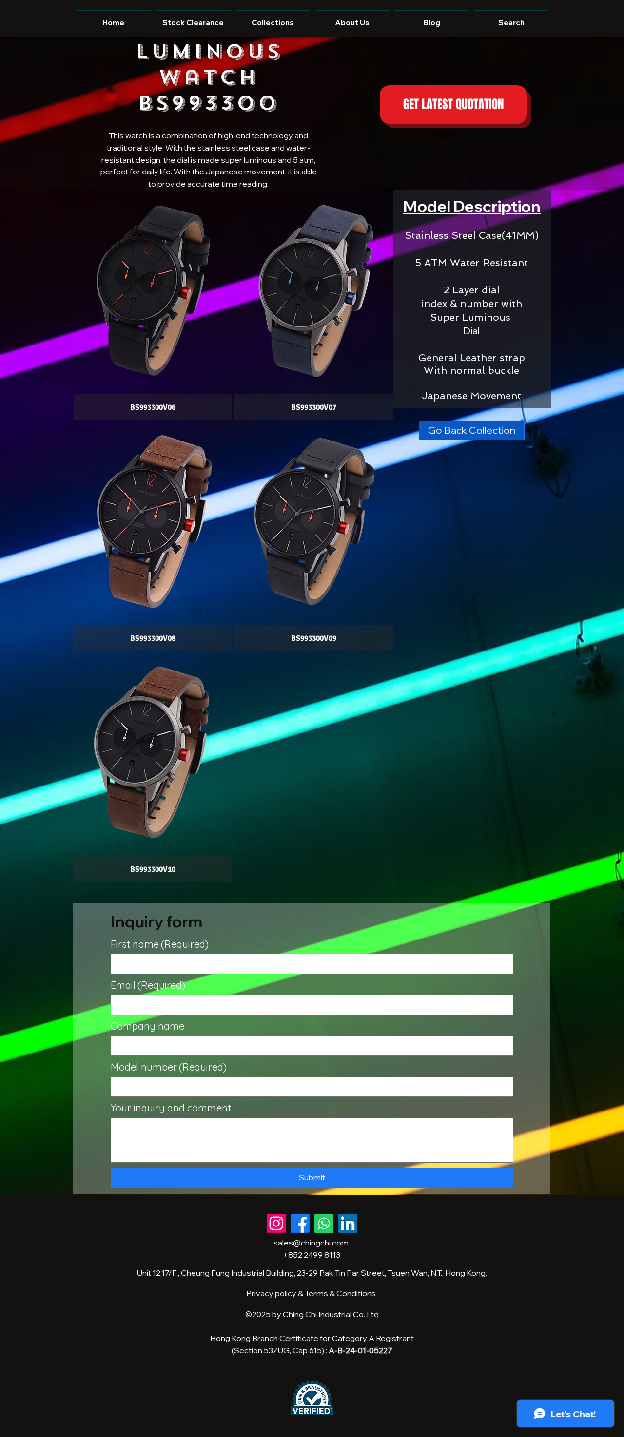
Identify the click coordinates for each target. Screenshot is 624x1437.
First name (160, 944)
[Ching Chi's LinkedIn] (347, 1223)
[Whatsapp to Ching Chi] (323, 1223)
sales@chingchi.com (311, 1242)
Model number (169, 1067)
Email (148, 985)
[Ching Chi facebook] (300, 1223)
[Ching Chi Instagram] (276, 1223)
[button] (153, 306)
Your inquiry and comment (171, 1108)
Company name (147, 1026)
